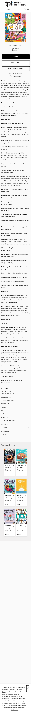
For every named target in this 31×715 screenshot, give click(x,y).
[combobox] (12, 10)
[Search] (2, 9)
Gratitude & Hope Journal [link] (21, 495)
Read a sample (15, 63)
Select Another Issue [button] (15, 69)
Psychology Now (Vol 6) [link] (9, 526)
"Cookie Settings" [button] (14, 703)
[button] (16, 56)
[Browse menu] (28, 9)
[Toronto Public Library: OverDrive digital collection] (15, 4)
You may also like (8, 445)
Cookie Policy (15, 710)
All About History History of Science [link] (21, 526)
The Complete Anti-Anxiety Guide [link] (21, 465)
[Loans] (24, 10)
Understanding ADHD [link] (9, 495)
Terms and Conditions (8, 690)
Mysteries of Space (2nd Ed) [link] (9, 465)
